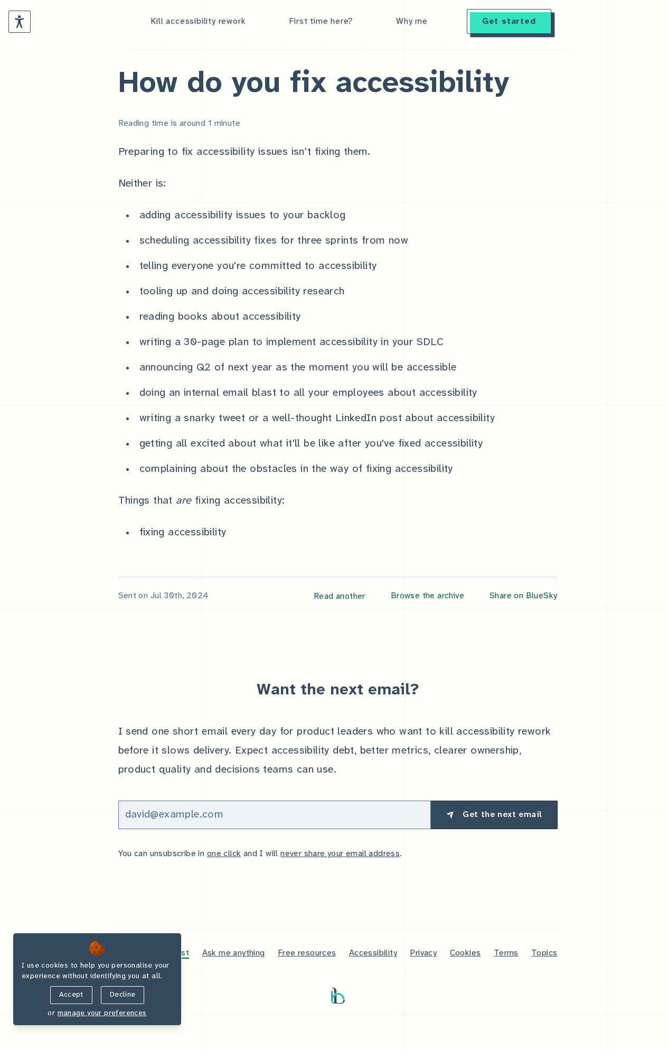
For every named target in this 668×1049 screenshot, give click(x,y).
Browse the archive (427, 595)
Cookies (465, 953)
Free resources (307, 953)
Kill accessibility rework (198, 21)
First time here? (321, 21)
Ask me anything (233, 953)
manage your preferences (102, 1013)
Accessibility (373, 953)
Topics (544, 953)
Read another (339, 596)
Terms (506, 953)
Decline (122, 995)
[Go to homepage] (338, 995)
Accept (71, 995)
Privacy (423, 953)
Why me (412, 21)
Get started (509, 21)
